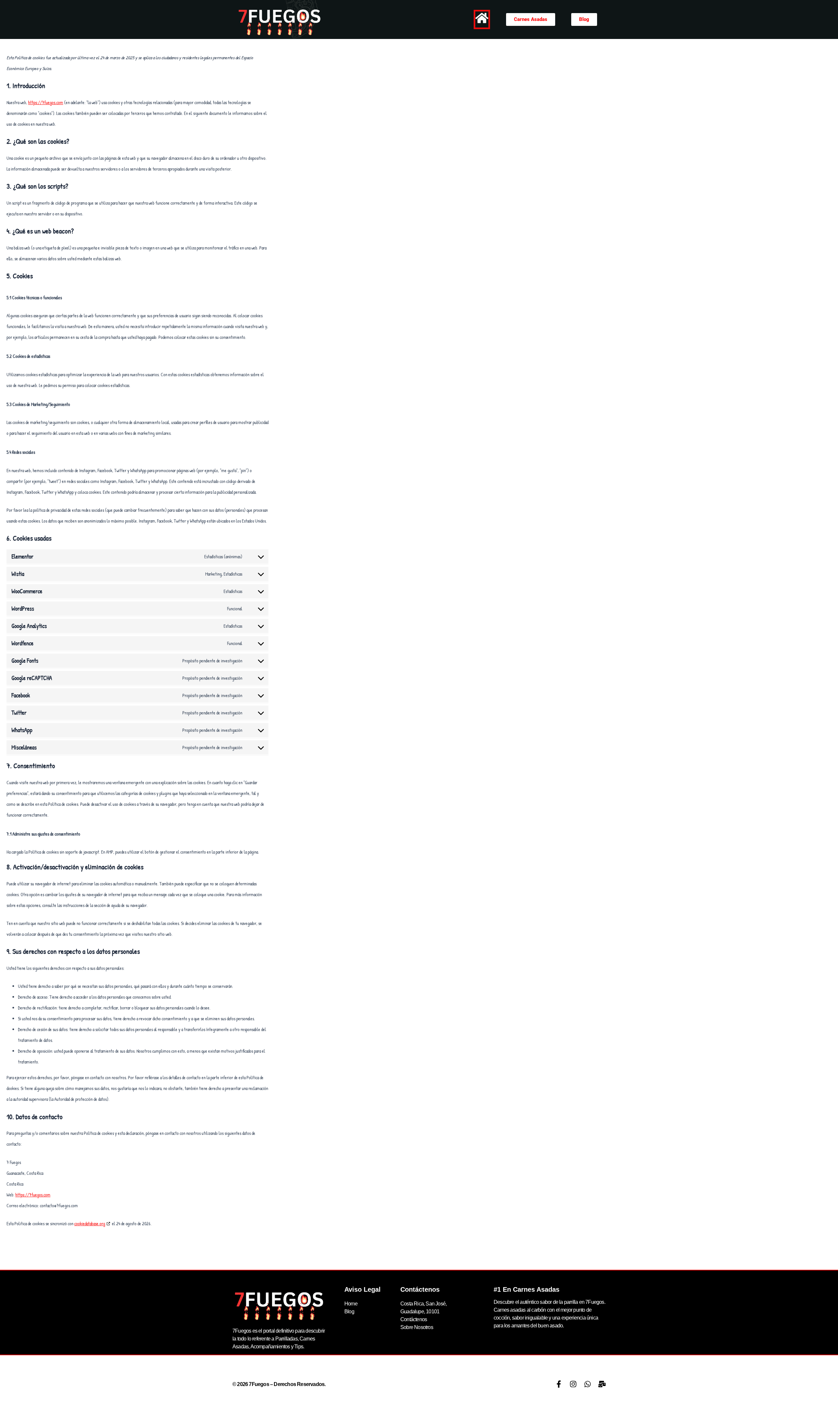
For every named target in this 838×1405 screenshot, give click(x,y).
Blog (349, 1311)
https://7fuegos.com (45, 102)
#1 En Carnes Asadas (526, 1289)
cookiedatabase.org (89, 1223)
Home (350, 1303)
